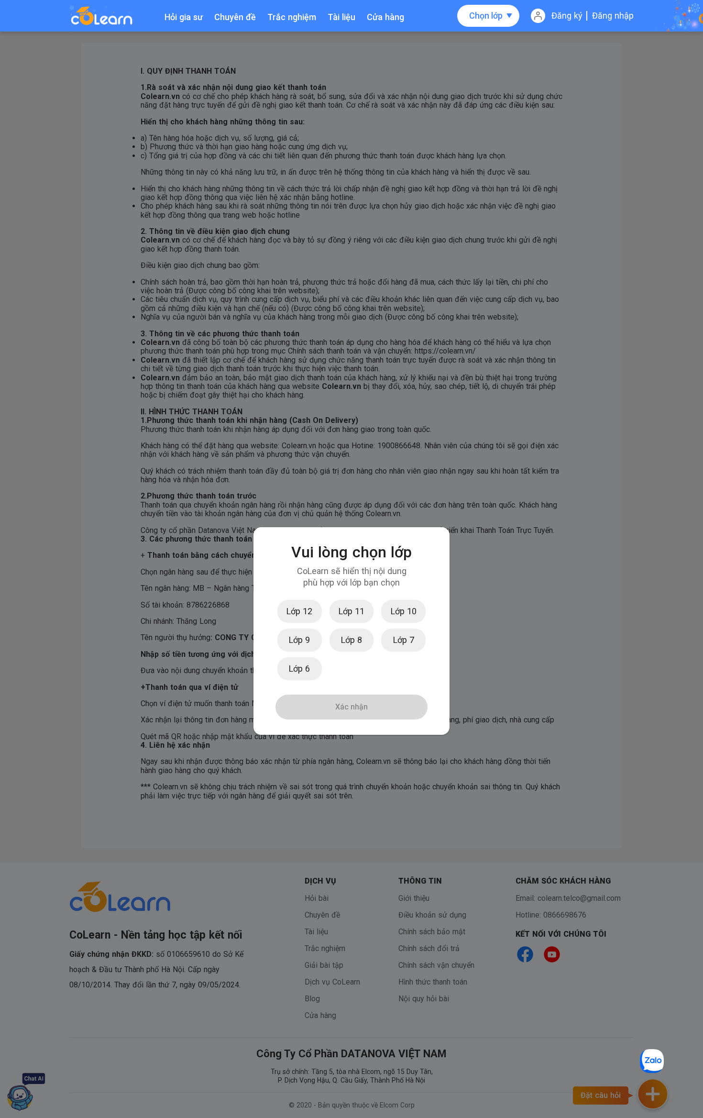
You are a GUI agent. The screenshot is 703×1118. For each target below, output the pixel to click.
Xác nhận (351, 706)
